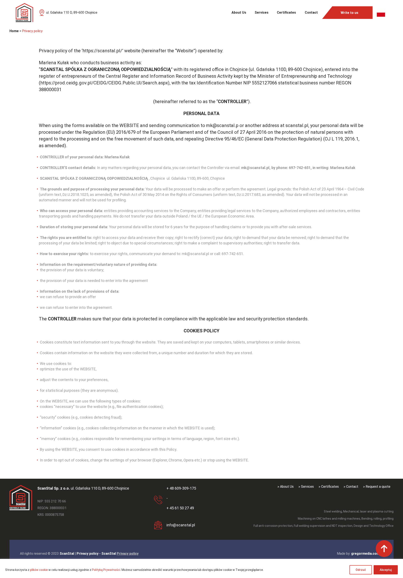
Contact (311, 12)
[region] (201, 568)
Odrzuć (361, 569)
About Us (239, 12)
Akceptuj (386, 569)
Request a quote (378, 487)
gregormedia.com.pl (367, 554)
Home (14, 31)
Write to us (349, 13)
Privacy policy (128, 554)
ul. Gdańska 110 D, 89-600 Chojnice (71, 12)
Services (261, 12)
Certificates (286, 12)
